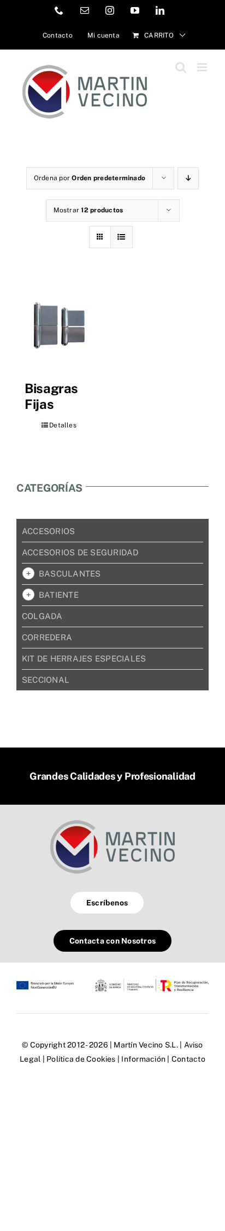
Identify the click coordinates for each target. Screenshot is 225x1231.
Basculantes (70, 573)
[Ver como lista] (121, 237)
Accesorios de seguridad (80, 552)
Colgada (42, 616)
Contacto (188, 1059)
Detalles (62, 425)
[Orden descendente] (188, 178)
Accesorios (48, 531)
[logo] (112, 819)
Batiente (59, 594)
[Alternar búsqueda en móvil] (180, 67)
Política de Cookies (81, 1059)
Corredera (47, 637)
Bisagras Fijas (51, 396)
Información (143, 1059)
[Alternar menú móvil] (203, 67)
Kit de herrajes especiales (84, 658)
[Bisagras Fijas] (59, 325)
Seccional (45, 679)
